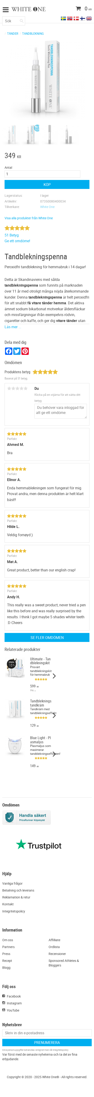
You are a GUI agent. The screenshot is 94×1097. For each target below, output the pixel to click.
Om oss (7, 940)
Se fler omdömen (47, 637)
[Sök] (21, 20)
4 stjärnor (21, 388)
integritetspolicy (60, 1049)
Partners (8, 947)
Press (6, 954)
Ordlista (54, 947)
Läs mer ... (13, 326)
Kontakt (8, 904)
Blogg (6, 967)
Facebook (14, 996)
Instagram (14, 1003)
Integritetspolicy (13, 911)
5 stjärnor (26, 388)
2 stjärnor (13, 388)
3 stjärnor (17, 388)
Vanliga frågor (12, 883)
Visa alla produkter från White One (29, 218)
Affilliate (54, 940)
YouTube (13, 1010)
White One (47, 207)
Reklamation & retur (16, 897)
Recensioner (57, 954)
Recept (7, 960)
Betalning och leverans (18, 890)
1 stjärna (9, 388)
